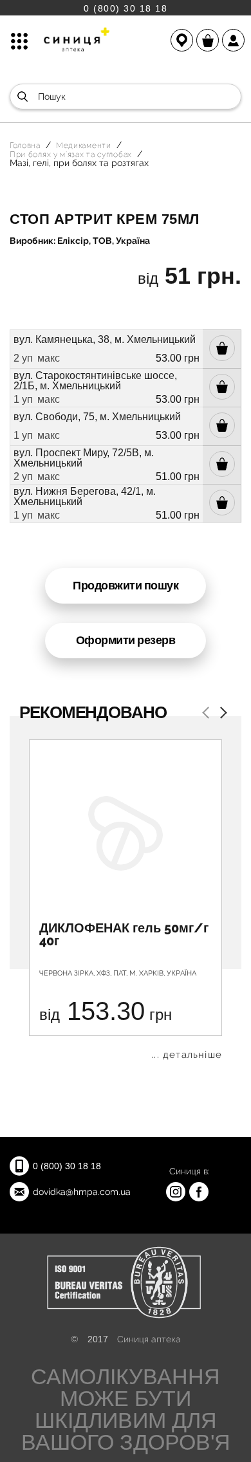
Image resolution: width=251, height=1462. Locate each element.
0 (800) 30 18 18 (125, 8)
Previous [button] (208, 714)
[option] (125, 899)
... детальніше (186, 1055)
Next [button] (221, 714)
